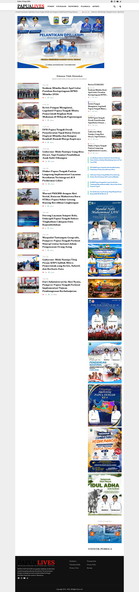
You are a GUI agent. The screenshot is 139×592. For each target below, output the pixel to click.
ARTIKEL (95, 6)
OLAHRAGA (85, 6)
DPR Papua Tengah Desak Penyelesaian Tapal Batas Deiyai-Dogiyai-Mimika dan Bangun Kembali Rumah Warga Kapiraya (98, 120)
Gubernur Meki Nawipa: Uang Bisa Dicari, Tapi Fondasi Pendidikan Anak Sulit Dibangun (89, 12)
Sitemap (89, 568)
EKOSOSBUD (73, 6)
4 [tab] (107, 540)
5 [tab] (109, 540)
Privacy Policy (91, 565)
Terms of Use (74, 568)
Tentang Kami (91, 561)
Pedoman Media (75, 565)
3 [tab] (104, 540)
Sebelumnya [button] (92, 534)
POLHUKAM (61, 6)
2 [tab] (102, 540)
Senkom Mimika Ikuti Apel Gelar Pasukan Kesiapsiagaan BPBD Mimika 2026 (61, 91)
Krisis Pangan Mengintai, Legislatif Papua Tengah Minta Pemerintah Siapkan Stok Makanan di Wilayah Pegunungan (97, 106)
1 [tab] (100, 540)
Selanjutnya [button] (117, 534)
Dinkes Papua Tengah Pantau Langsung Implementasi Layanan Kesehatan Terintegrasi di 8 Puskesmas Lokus (98, 148)
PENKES (50, 6)
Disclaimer (73, 561)
